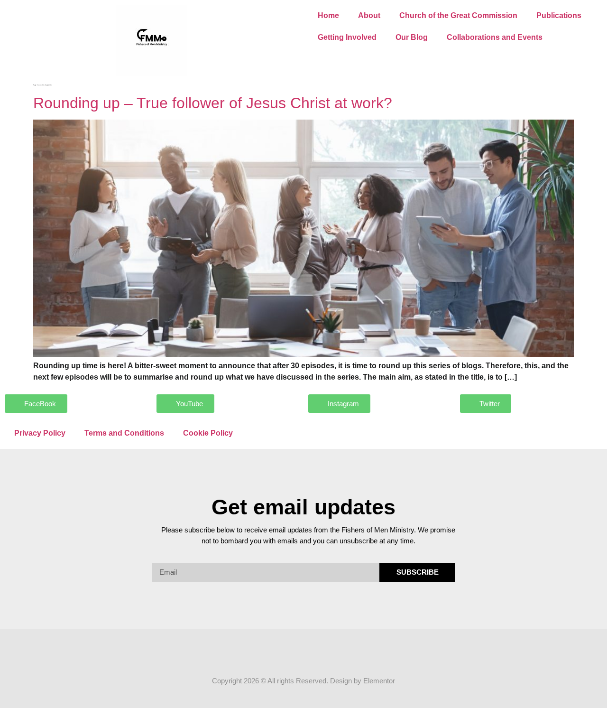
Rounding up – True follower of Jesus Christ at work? (212, 103)
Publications (558, 15)
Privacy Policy (39, 433)
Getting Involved (347, 37)
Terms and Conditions (124, 433)
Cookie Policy (208, 433)
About (369, 15)
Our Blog (411, 37)
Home (328, 15)
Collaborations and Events (495, 37)
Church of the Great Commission (458, 15)
